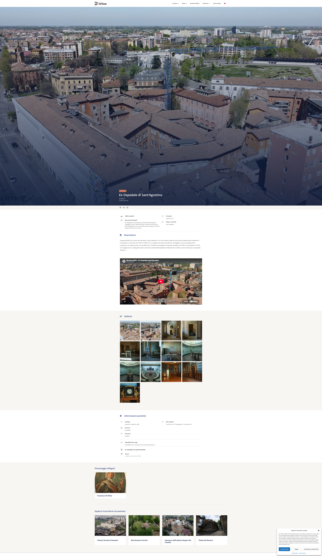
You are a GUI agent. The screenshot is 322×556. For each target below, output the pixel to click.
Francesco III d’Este (104, 496)
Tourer (127, 454)
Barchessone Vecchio (139, 540)
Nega (296, 549)
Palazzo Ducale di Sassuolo (107, 540)
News (183, 3)
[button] (318, 530)
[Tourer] (121, 454)
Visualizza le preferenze (311, 549)
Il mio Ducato (217, 3)
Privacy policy (302, 553)
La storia (174, 3)
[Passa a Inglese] (224, 3)
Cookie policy (295, 553)
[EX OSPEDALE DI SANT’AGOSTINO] (121, 450)
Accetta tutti (284, 549)
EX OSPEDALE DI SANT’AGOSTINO (135, 450)
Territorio (205, 3)
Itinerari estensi (194, 3)
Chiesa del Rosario (206, 540)
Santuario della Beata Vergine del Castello (178, 541)
